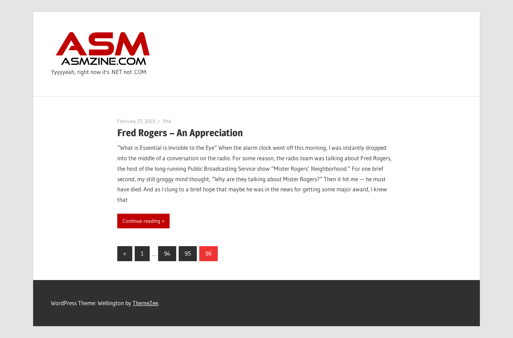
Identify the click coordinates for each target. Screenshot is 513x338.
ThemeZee (145, 303)
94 (167, 253)
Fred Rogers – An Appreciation (180, 133)
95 (188, 253)
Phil (167, 121)
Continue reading (141, 221)
